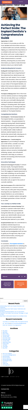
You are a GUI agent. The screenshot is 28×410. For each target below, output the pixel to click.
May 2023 (5, 348)
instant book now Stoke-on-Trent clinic (7, 284)
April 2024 (5, 332)
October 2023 (6, 341)
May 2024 (5, 331)
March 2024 (5, 333)
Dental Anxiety (6, 356)
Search (1, 298)
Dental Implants (6, 358)
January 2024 (6, 336)
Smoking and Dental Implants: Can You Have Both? (12, 311)
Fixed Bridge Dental (7, 360)
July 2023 (5, 345)
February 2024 (6, 335)
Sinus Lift (5, 362)
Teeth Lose (5, 363)
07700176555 (7, 2)
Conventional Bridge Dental (9, 355)
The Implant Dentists (16, 243)
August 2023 (6, 343)
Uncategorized (6, 365)
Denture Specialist (7, 359)
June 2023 (5, 346)
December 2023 (6, 338)
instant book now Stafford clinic (20, 284)
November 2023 (6, 339)
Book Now (21, 1)
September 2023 (7, 342)
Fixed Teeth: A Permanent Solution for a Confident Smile (13, 316)
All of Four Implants (7, 353)
